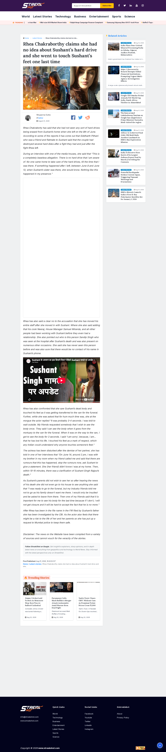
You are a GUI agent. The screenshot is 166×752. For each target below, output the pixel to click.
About (119, 713)
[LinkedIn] (131, 5)
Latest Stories (42, 16)
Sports (116, 16)
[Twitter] (124, 5)
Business (80, 16)
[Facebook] (119, 5)
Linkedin (88, 725)
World (26, 16)
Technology (63, 16)
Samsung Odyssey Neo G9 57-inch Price (113, 22)
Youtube (88, 717)
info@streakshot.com (29, 717)
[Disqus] (61, 660)
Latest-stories (35, 564)
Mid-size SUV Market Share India (44, 22)
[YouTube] (136, 5)
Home (27, 38)
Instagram (89, 729)
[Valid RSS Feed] (141, 748)
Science (129, 16)
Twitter (88, 721)
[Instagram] (142, 5)
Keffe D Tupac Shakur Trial (143, 22)
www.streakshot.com (29, 721)
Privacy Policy (123, 717)
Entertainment (99, 16)
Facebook (89, 713)
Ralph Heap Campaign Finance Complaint (77, 22)
